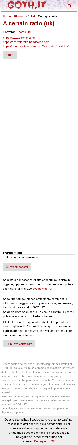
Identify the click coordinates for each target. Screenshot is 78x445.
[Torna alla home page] (26, 5)
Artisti (31, 16)
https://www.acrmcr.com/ (19, 37)
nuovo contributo (21, 343)
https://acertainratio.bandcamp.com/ (26, 42)
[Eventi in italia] (69, 5)
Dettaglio (40, 441)
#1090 (10, 55)
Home (7, 16)
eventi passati (19, 266)
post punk (25, 31)
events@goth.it (42, 288)
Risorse (19, 16)
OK (53, 441)
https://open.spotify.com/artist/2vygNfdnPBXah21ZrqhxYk (40, 46)
